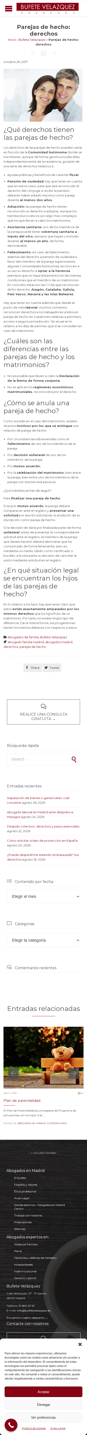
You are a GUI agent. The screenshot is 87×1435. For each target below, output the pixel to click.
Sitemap (20, 1229)
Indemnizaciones (25, 1271)
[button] (80, 1344)
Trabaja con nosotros (28, 1215)
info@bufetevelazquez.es (33, 1310)
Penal (18, 1251)
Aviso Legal (57, 1428)
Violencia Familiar (26, 1244)
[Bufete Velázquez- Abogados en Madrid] (47, 8)
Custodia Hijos (57, 1123)
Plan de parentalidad (21, 1100)
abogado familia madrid (26, 642)
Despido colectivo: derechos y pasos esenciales (43, 826)
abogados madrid (58, 642)
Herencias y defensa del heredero (35, 1258)
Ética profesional (25, 1191)
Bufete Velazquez (32, 39)
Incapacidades (23, 1264)
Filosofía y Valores (25, 1184)
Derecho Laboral (25, 1278)
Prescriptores (23, 1222)
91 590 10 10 (27, 1306)
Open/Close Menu (8, 8)
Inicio (12, 39)
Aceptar (43, 1392)
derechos (10, 647)
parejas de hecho (32, 647)
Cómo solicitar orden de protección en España (42, 840)
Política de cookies (34, 1428)
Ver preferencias (43, 1417)
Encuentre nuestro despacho (25, 1317)
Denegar (43, 1405)
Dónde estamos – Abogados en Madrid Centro (39, 1206)
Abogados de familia (23, 637)
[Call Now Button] (11, 1425)
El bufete (20, 1178)
